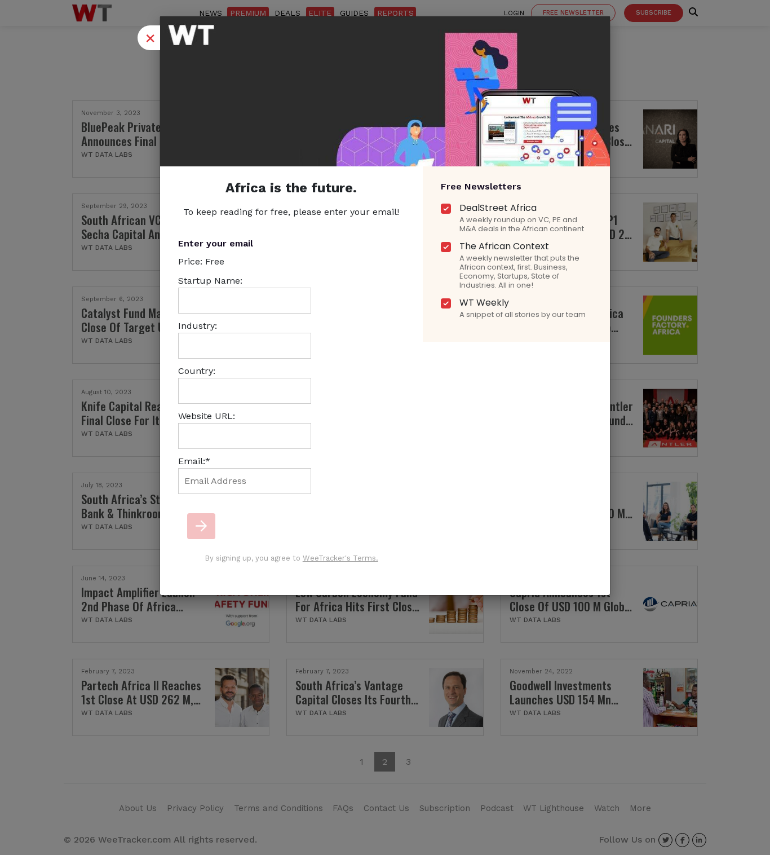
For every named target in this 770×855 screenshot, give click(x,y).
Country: (196, 370)
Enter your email (215, 243)
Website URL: (206, 416)
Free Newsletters (481, 186)
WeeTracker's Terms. (340, 558)
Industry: (197, 325)
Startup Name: (210, 280)
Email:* (194, 461)
